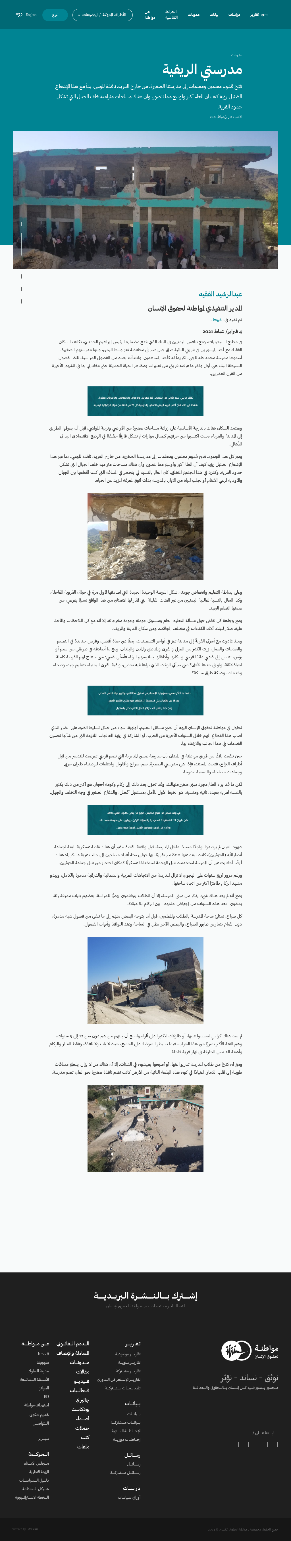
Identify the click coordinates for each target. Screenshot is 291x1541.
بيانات (214, 15)
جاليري (82, 1400)
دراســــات (131, 1488)
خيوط (217, 320)
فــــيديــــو (81, 1381)
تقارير (254, 15)
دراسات (234, 15)
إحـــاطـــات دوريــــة (126, 1440)
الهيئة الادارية (39, 1472)
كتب (85, 1437)
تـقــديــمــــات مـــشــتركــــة (122, 1389)
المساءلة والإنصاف (73, 1353)
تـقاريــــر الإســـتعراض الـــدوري (118, 1380)
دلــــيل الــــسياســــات (34, 1481)
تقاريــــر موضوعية (127, 1354)
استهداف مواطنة (36, 1406)
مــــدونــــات (79, 1363)
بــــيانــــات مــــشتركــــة (125, 1423)
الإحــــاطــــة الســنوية (126, 1431)
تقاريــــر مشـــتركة (128, 1372)
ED (46, 1397)
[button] (102, 15)
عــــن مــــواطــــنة (35, 1344)
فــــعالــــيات (79, 1391)
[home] (264, 15)
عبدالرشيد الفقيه (220, 294)
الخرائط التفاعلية (171, 15)
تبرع (55, 15)
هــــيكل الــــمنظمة (35, 1489)
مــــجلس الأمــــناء (36, 1464)
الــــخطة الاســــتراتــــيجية (32, 1498)
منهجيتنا (43, 1363)
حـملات (82, 1428)
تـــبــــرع (43, 1439)
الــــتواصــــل (41, 1424)
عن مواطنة (150, 15)
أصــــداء (82, 1419)
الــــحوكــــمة (38, 1454)
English (31, 15)
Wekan (33, 1529)
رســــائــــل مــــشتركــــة (125, 1473)
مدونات (236, 55)
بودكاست (80, 1409)
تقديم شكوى (39, 1415)
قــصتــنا (43, 1354)
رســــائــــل (132, 1455)
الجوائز (44, 1389)
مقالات (82, 1372)
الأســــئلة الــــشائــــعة (34, 1380)
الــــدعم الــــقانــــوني (73, 1344)
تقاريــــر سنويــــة (129, 1363)
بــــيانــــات (132, 1404)
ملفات (83, 1447)
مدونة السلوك (38, 1372)
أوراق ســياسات (129, 1498)
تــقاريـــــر (133, 1344)
